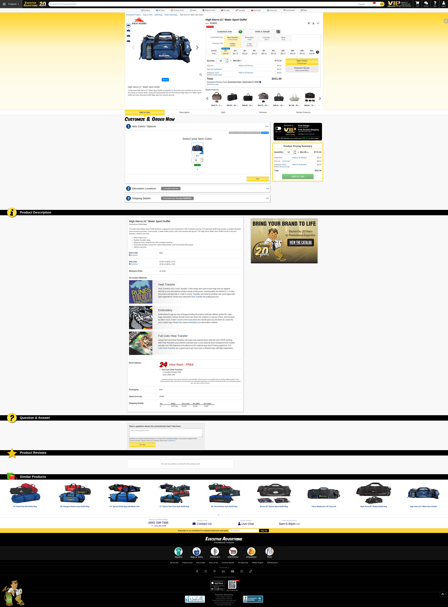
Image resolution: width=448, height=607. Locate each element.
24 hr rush (210, 26)
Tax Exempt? (218, 69)
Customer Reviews (228, 563)
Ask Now (142, 444)
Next (317, 52)
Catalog (147, 10)
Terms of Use (213, 563)
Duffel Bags (159, 15)
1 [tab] (197, 169)
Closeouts (273, 10)
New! (194, 10)
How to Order (200, 563)
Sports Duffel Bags (171, 15)
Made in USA (210, 10)
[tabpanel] (217, 99)
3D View (161, 10)
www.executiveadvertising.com (224, 603)
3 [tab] (226, 515)
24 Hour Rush (178, 10)
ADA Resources (272, 563)
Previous (206, 98)
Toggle (278, 128)
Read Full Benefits (309, 134)
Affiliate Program (257, 563)
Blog (305, 10)
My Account (174, 563)
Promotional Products (133, 15)
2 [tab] (222, 515)
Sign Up (264, 531)
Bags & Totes (147, 15)
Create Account (187, 563)
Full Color (257, 10)
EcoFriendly (290, 10)
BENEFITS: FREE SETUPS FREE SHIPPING (406, 4)
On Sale (226, 10)
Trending (241, 10)
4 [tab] (229, 515)
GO (382, 4)
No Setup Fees (243, 563)
